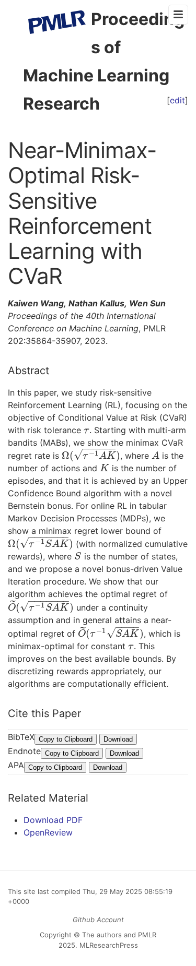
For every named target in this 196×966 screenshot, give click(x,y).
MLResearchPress (107, 945)
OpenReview (48, 832)
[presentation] (86, 430)
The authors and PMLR (119, 935)
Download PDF (53, 820)
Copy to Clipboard (66, 739)
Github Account (98, 919)
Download (118, 739)
